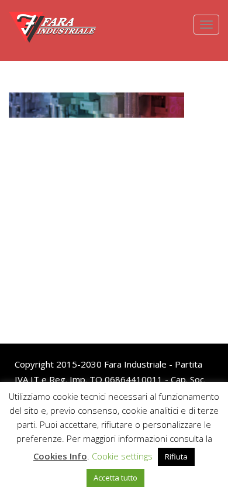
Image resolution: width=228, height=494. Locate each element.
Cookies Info (60, 456)
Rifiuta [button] (176, 456)
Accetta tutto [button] (115, 477)
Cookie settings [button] (122, 456)
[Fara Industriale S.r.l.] (52, 14)
